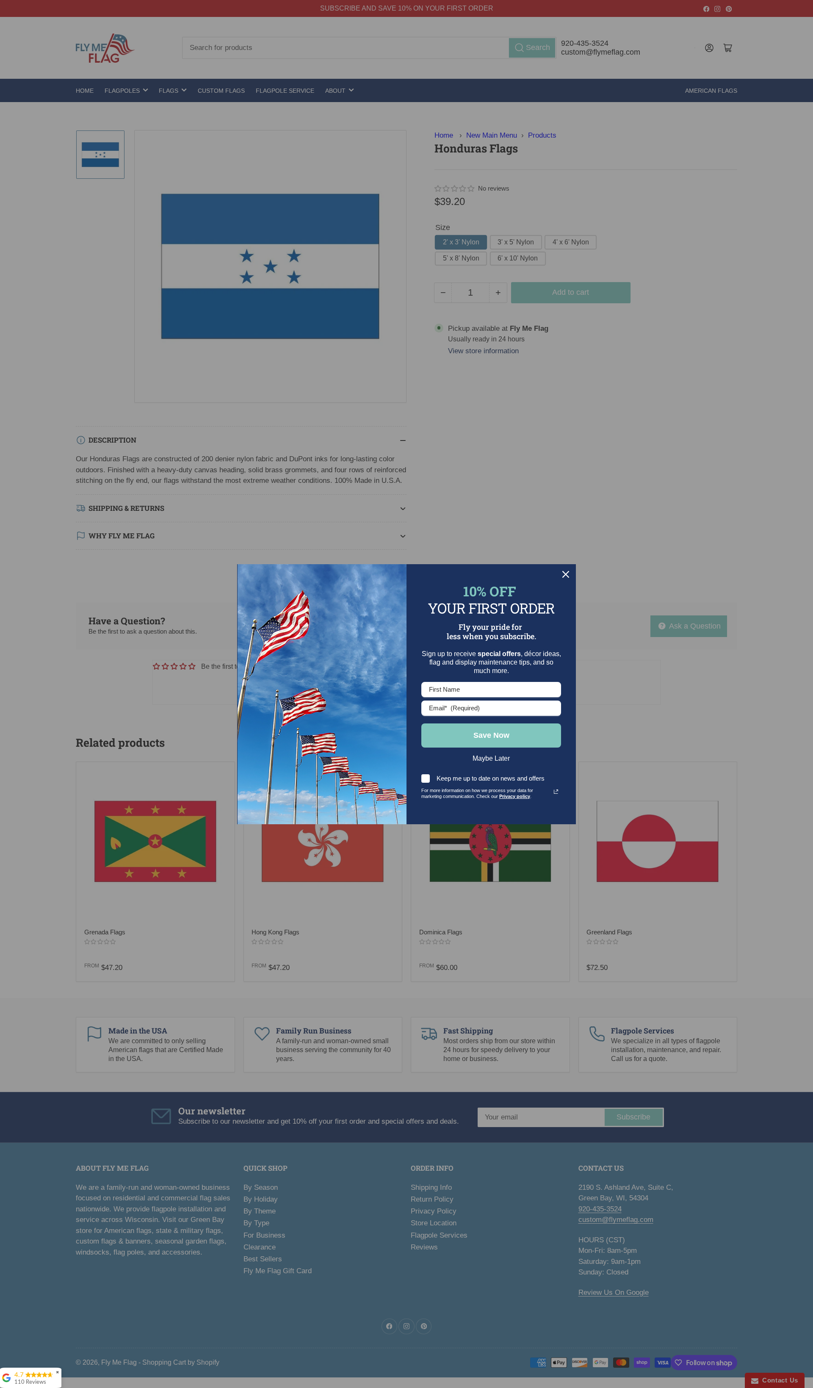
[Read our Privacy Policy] (556, 792)
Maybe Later (491, 758)
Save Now (491, 735)
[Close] (566, 574)
